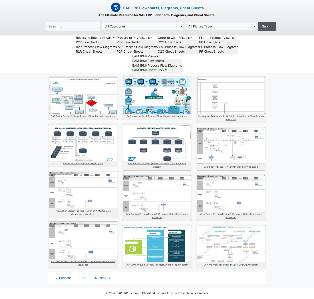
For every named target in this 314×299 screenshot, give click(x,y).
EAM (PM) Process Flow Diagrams (157, 65)
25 (95, 278)
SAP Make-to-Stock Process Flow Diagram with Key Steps (156, 88)
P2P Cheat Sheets (130, 51)
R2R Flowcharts (87, 42)
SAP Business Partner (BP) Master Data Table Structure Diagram (155, 140)
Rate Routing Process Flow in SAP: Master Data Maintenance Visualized (155, 190)
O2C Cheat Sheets (171, 51)
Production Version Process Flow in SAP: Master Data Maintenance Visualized (80, 190)
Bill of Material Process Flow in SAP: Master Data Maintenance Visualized (80, 241)
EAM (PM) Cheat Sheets (150, 70)
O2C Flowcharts (169, 42)
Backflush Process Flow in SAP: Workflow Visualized (230, 139)
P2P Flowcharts (128, 42)
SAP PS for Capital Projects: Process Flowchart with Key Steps (77, 92)
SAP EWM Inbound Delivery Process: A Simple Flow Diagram (154, 237)
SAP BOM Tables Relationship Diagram (80, 132)
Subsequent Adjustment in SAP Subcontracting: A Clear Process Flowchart (224, 95)
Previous (63, 278)
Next (105, 278)
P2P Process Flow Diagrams (137, 47)
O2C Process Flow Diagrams (178, 47)
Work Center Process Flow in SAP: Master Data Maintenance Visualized (228, 190)
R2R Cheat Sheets (89, 51)
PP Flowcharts (209, 42)
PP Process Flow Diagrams (218, 47)
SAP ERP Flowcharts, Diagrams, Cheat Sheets (163, 8)
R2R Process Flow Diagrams (96, 47)
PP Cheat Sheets (211, 51)
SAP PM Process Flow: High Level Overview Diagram (230, 237)
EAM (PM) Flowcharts (148, 61)
